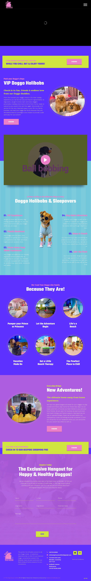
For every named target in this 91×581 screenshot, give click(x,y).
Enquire (74, 62)
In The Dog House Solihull (11, 578)
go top (85, 578)
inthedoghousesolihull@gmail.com (60, 555)
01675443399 (53, 552)
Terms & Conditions (78, 559)
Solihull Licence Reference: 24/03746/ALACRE (55, 566)
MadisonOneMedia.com (53, 578)
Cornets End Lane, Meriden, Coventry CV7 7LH (55, 559)
